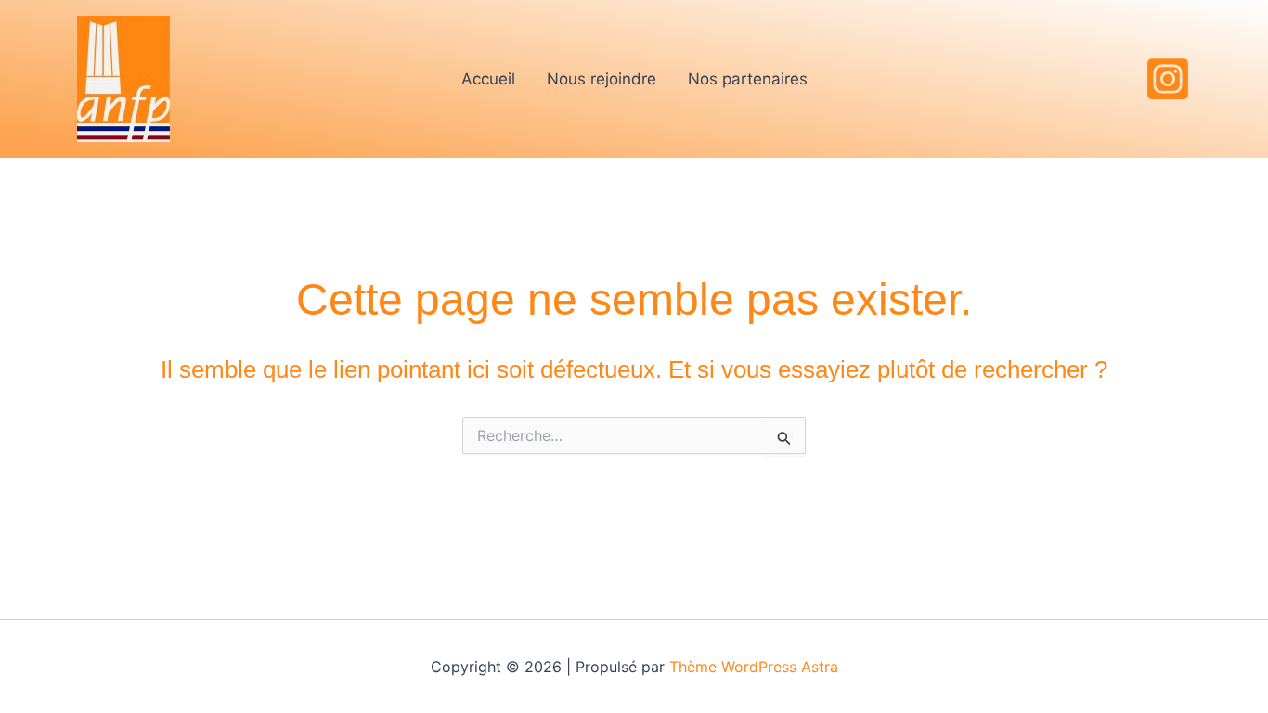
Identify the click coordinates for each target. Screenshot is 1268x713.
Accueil (488, 79)
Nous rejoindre (601, 79)
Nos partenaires (748, 79)
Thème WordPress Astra (753, 666)
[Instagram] (1168, 79)
